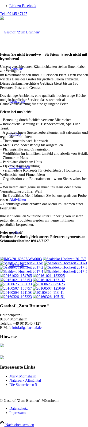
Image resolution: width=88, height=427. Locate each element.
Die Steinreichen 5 (23, 385)
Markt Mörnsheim (22, 376)
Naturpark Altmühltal (25, 380)
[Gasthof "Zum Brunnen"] (20, 32)
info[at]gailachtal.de (27, 328)
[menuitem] (48, 408)
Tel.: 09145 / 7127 (13, 14)
